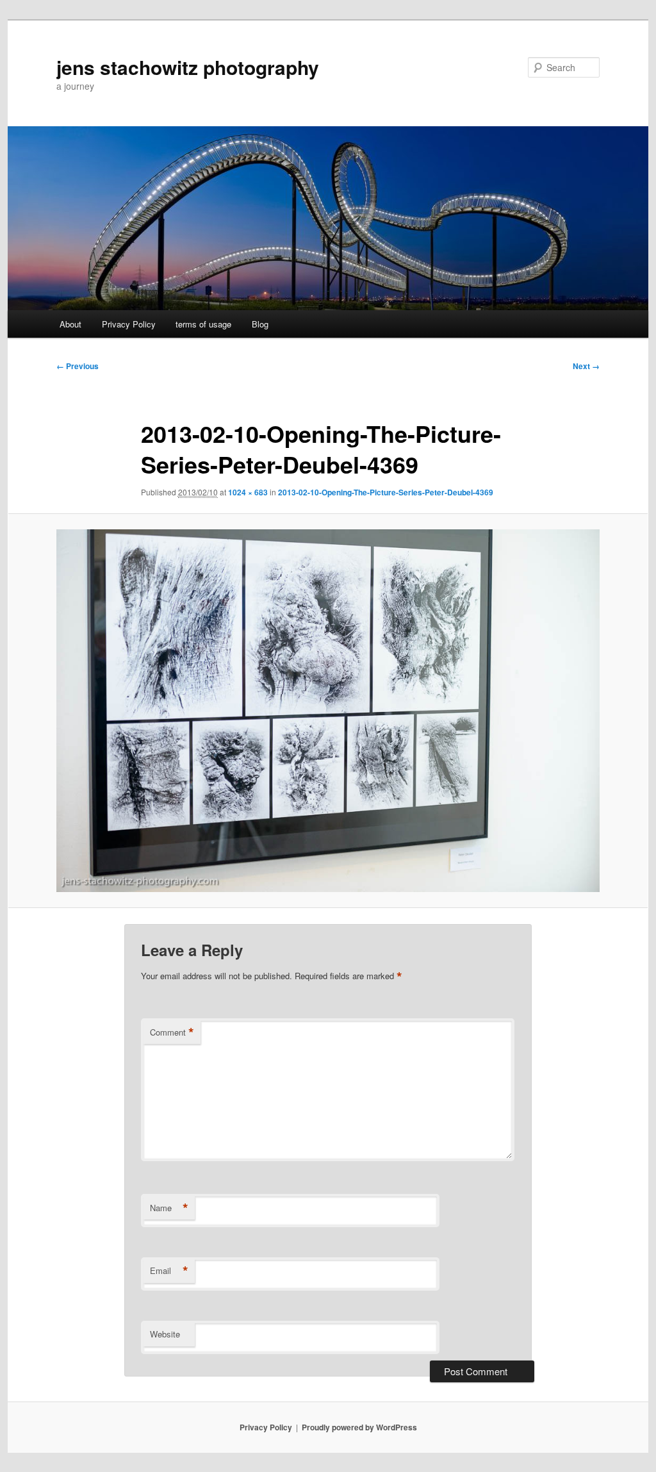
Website (165, 1334)
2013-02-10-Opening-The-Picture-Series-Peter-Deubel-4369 (385, 492)
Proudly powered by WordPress (359, 1427)
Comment (172, 1032)
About (70, 324)
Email (169, 1271)
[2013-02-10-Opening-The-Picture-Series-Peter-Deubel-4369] (328, 710)
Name (169, 1208)
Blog (260, 324)
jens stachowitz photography (187, 67)
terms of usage (203, 324)
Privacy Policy (129, 324)
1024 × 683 (248, 492)
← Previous (77, 366)
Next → (586, 366)
